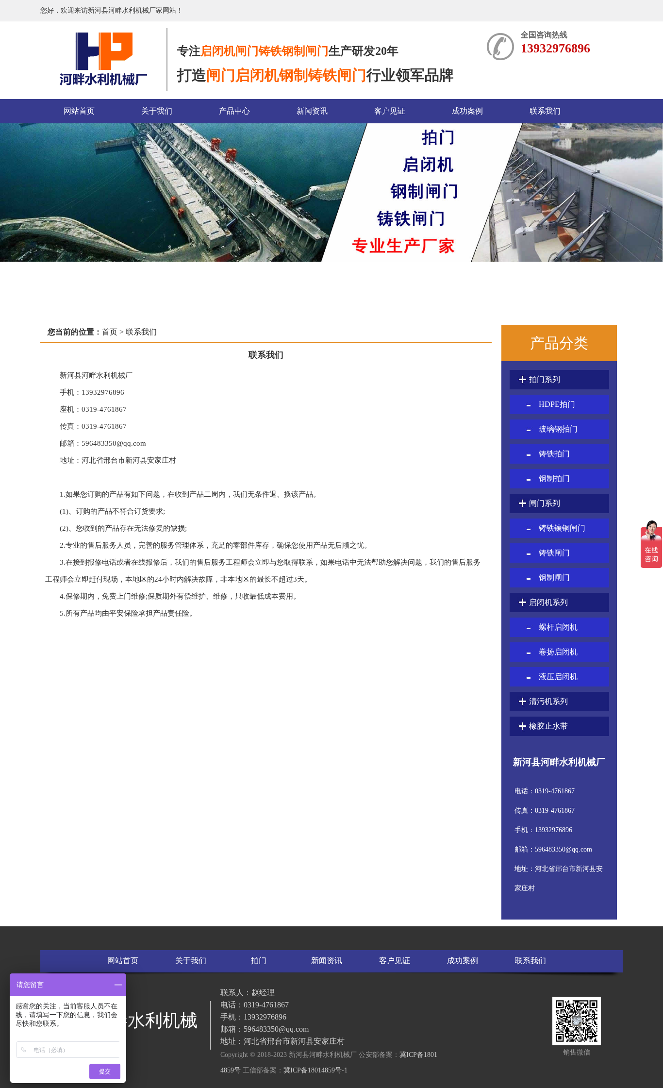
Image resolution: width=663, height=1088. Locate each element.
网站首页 (79, 111)
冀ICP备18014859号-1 (315, 1070)
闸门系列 (544, 503)
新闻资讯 (312, 111)
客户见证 (389, 111)
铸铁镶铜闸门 (562, 528)
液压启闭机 (558, 676)
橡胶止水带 (548, 726)
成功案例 (467, 111)
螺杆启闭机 (558, 627)
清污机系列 (548, 701)
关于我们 (156, 111)
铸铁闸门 (554, 553)
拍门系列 (544, 379)
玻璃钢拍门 (558, 429)
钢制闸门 (554, 577)
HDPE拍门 (557, 404)
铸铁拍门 (554, 454)
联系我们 (545, 111)
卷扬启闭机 (558, 652)
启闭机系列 (548, 602)
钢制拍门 (554, 478)
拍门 (258, 960)
